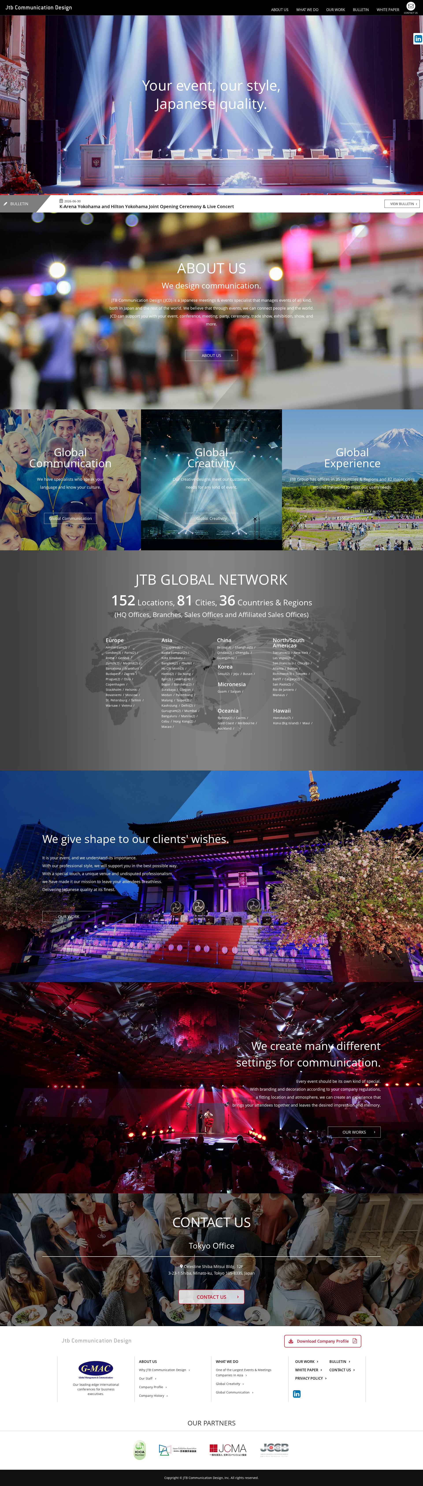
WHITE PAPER (388, 9)
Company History (151, 1396)
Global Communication (70, 518)
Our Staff (145, 1378)
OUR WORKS (354, 1132)
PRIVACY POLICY (309, 1379)
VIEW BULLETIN (402, 203)
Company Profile (151, 1387)
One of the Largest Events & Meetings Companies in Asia (243, 1372)
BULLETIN (361, 9)
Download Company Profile (323, 1341)
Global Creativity (211, 518)
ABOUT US (211, 355)
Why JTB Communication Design (162, 1370)
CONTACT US (211, 1297)
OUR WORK (335, 9)
